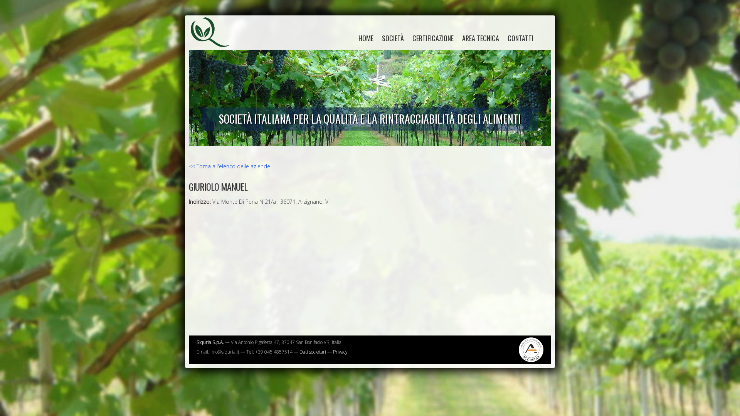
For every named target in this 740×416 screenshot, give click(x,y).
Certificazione (433, 38)
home (365, 38)
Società (393, 38)
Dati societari (312, 352)
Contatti (520, 38)
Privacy (340, 352)
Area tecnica (480, 38)
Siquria (214, 40)
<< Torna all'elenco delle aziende (229, 166)
